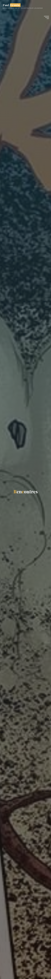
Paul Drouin (11, 5)
